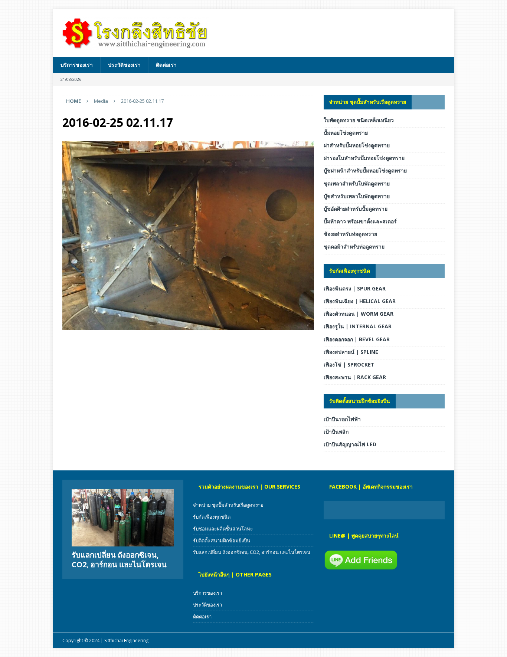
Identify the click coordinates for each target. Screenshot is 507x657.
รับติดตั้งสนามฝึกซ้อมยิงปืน (359, 400)
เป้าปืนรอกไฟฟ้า (342, 419)
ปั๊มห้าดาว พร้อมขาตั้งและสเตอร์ (360, 221)
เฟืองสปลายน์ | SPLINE (351, 351)
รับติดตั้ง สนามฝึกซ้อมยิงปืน (221, 540)
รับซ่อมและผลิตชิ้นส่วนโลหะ (223, 528)
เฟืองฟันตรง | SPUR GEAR (355, 288)
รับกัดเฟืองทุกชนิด (349, 270)
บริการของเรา (76, 64)
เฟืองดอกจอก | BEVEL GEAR (357, 339)
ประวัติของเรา (124, 64)
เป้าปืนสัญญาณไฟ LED (350, 444)
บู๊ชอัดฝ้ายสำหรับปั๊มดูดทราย (355, 208)
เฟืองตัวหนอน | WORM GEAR (358, 313)
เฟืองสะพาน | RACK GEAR (355, 377)
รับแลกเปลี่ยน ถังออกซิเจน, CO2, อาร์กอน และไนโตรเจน (119, 559)
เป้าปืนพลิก (336, 431)
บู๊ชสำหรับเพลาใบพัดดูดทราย (357, 196)
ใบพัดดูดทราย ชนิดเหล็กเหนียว (359, 120)
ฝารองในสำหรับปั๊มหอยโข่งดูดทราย (364, 157)
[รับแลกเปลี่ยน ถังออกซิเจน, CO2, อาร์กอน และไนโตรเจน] (123, 517)
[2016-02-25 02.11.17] (188, 325)
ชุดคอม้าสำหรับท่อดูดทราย (354, 246)
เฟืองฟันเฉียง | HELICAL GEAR (360, 301)
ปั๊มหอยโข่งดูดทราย (346, 132)
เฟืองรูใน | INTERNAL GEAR (358, 326)
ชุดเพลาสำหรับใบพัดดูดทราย (357, 183)
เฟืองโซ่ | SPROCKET (349, 364)
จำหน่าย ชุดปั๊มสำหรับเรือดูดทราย (367, 101)
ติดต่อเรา (166, 64)
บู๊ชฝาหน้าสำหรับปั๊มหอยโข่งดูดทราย (365, 170)
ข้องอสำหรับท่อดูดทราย (350, 233)
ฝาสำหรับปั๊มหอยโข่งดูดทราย (357, 145)
